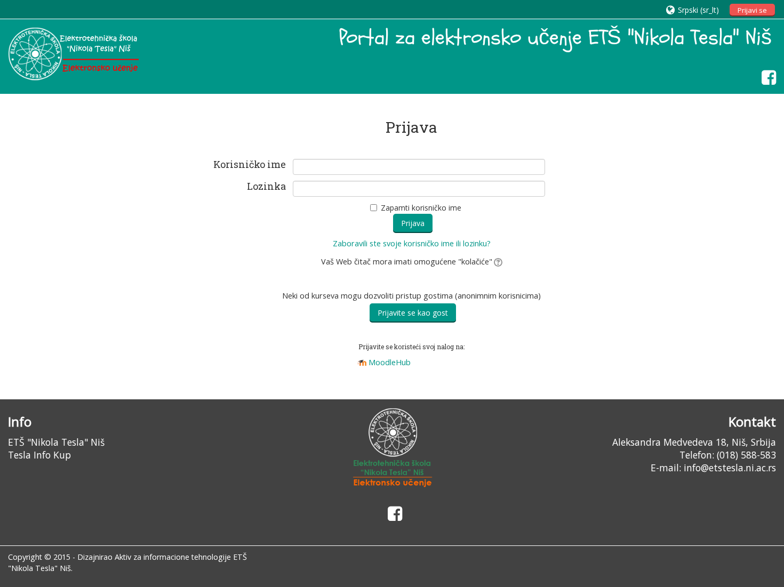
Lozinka (266, 186)
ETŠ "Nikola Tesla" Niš (56, 442)
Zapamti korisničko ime (421, 208)
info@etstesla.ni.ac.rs (730, 467)
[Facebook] (766, 77)
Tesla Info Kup (39, 454)
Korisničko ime (249, 165)
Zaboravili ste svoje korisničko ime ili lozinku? (412, 243)
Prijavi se (752, 10)
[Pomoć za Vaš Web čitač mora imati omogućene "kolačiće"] (497, 261)
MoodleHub (390, 362)
